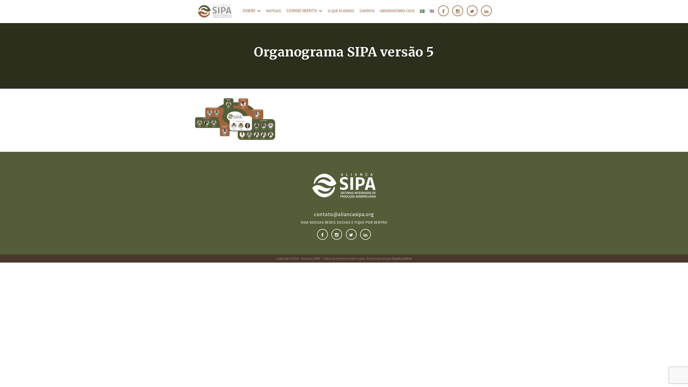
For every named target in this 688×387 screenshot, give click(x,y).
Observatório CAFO (397, 10)
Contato (367, 10)
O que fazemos (341, 10)
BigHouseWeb (402, 258)
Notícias (273, 10)
